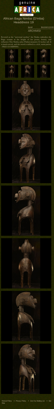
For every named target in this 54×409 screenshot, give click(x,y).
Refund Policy (7, 401)
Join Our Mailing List (37, 401)
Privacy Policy (21, 401)
